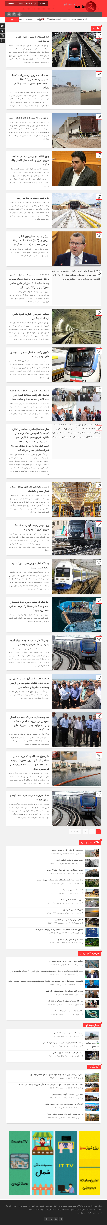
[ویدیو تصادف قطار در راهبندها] (53, 903)
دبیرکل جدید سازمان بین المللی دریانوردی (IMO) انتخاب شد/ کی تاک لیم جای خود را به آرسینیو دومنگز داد (30, 240)
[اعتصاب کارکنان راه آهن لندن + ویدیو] (53, 922)
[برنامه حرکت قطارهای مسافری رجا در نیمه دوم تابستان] (53, 1045)
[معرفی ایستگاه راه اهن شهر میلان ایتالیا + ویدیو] (53, 873)
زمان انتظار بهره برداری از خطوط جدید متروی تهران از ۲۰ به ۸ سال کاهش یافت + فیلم (29, 160)
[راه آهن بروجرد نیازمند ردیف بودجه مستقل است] (53, 964)
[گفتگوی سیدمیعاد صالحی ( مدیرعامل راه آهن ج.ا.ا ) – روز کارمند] (53, 932)
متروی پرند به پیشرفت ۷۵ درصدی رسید (29, 118)
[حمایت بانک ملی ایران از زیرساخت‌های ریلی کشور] (53, 994)
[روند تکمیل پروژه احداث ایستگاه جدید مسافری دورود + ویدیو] (53, 883)
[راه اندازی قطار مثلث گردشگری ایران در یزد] (53, 1097)
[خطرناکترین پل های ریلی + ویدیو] (53, 941)
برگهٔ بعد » (75, 831)
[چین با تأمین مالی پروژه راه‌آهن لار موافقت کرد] (53, 1004)
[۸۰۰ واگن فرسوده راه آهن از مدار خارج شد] (53, 1036)
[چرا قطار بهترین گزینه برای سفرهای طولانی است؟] (53, 1116)
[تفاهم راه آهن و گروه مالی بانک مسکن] (53, 1013)
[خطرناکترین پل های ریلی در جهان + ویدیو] (53, 853)
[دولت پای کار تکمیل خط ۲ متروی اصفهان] (53, 1055)
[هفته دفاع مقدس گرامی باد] (53, 893)
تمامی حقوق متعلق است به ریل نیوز (90, 1212)
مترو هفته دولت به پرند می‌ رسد (33, 198)
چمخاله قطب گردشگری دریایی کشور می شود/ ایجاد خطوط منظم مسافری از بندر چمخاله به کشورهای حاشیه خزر (29, 683)
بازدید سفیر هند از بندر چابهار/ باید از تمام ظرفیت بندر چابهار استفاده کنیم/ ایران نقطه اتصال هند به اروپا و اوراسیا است (29, 395)
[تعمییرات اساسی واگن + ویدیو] (53, 912)
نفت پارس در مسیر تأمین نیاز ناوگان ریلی (51, 19)
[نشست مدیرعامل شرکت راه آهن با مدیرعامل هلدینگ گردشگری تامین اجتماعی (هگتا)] (53, 1087)
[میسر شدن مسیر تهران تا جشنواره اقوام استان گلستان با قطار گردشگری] (53, 1077)
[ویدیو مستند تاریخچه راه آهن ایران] (53, 863)
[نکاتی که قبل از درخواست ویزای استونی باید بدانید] (53, 1107)
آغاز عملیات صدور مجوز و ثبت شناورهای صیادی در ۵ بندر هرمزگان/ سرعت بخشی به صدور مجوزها (29, 606)
